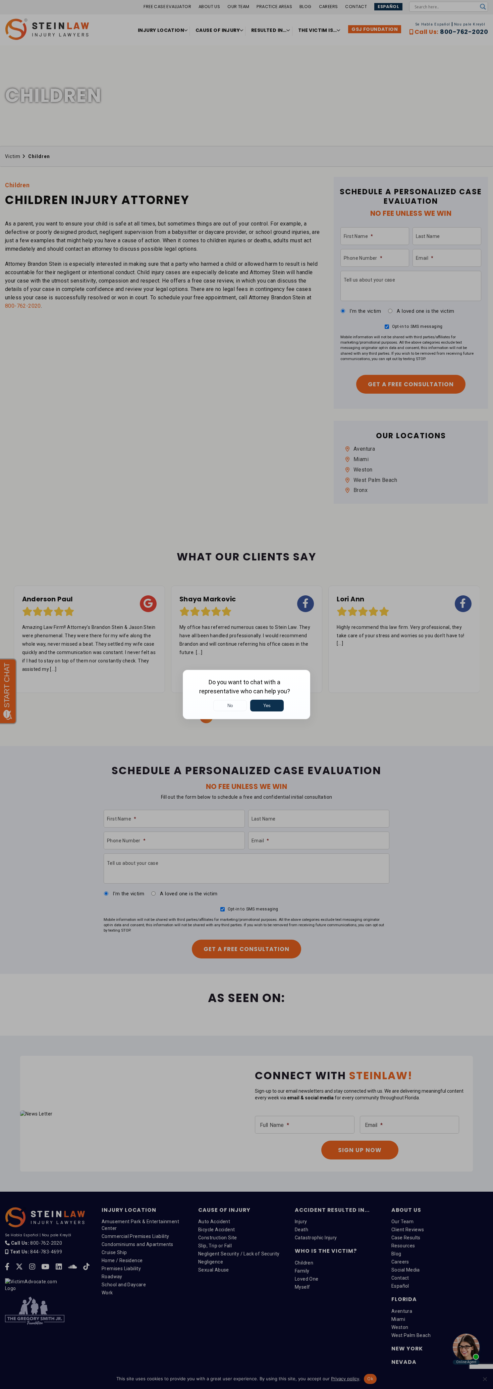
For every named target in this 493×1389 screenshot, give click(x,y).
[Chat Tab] (246, 694)
